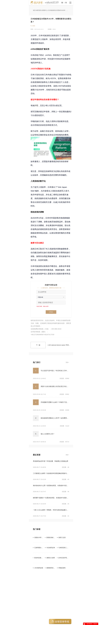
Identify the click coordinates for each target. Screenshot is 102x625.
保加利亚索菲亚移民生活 (39, 558)
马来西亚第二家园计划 (63, 547)
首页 (34, 10)
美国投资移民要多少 (51, 537)
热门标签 (36, 529)
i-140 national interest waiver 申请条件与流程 (59, 345)
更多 (67, 362)
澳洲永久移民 (50, 558)
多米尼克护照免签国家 (63, 558)
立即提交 (51, 312)
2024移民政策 (38, 568)
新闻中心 (44, 10)
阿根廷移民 (62, 568)
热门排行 (36, 362)
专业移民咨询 (50, 547)
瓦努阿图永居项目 (39, 547)
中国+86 (40, 297)
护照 (36, 105)
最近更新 (36, 455)
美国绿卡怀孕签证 (39, 537)
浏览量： (50, 29)
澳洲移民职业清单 (51, 568)
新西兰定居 (62, 537)
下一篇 (38, 345)
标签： (34, 26)
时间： (32, 29)
